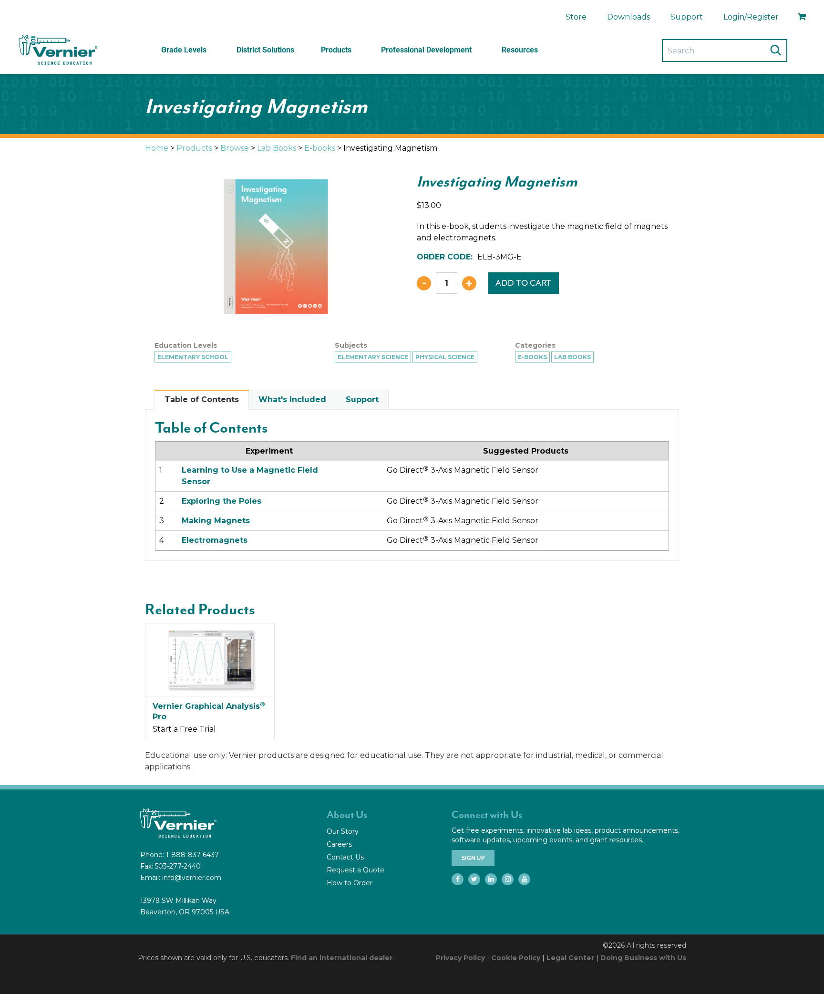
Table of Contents (202, 399)
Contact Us (345, 857)
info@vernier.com (191, 877)
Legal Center (570, 957)
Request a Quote (355, 870)
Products (336, 49)
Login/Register (751, 16)
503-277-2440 (178, 866)
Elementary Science (373, 357)
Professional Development (426, 49)
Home (156, 148)
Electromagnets (214, 540)
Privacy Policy (460, 957)
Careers (339, 844)
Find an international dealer (341, 957)
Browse (234, 148)
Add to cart (523, 283)
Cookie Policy (515, 957)
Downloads (628, 16)
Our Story (343, 831)
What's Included (292, 399)
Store (576, 16)
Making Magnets (216, 520)
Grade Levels (183, 49)
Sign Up (473, 858)
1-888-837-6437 (192, 854)
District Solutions (265, 49)
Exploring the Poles (221, 501)
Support (686, 16)
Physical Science (444, 357)
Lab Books (276, 148)
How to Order (349, 883)
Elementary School (192, 357)
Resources (520, 49)
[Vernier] (57, 50)
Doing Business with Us (643, 957)
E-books (319, 148)
